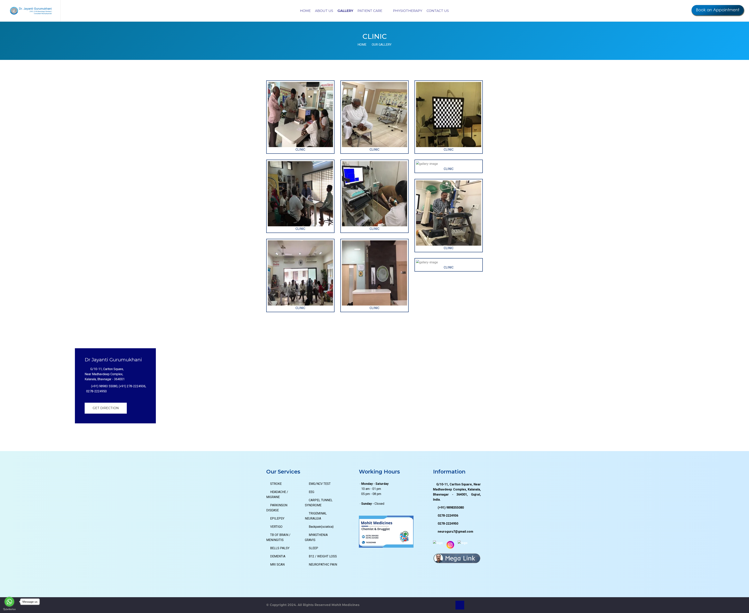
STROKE (276, 484)
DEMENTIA (277, 556)
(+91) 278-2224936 (132, 386)
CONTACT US (438, 11)
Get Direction (106, 408)
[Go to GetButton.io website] (9, 609)
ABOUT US (324, 11)
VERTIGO (276, 527)
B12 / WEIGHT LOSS (323, 556)
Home (362, 44)
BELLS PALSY (279, 548)
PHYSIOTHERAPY (407, 11)
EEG (311, 492)
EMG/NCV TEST (320, 484)
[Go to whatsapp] (9, 602)
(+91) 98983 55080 (104, 386)
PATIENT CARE (370, 11)
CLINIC (300, 149)
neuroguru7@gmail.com (455, 531)
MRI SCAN (277, 564)
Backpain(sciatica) (321, 527)
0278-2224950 (96, 391)
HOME (305, 11)
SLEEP (313, 548)
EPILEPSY (277, 518)
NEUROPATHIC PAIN (323, 564)
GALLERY (345, 11)
